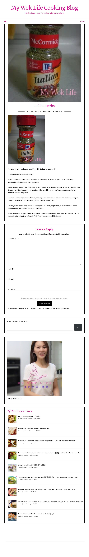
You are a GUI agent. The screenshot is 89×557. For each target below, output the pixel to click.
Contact (9, 544)
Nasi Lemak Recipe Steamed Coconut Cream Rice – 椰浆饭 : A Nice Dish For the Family (49, 453)
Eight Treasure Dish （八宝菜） (29, 416)
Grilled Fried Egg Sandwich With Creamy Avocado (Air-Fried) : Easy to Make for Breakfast (50, 502)
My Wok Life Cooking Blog (44, 7)
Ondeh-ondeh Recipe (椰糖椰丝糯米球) (32, 465)
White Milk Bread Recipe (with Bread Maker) (34, 428)
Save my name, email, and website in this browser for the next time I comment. (45, 298)
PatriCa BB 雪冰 (55, 111)
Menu (82, 21)
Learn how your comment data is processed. (53, 308)
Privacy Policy (10, 539)
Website (11, 289)
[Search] (78, 327)
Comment (13, 239)
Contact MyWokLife (14, 398)
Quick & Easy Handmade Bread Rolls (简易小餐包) (36, 514)
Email (11, 279)
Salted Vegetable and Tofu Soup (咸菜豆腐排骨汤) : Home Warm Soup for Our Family (48, 477)
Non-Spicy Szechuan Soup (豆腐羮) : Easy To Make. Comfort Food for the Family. (46, 489)
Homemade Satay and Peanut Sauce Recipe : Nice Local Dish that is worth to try (46, 441)
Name (11, 269)
